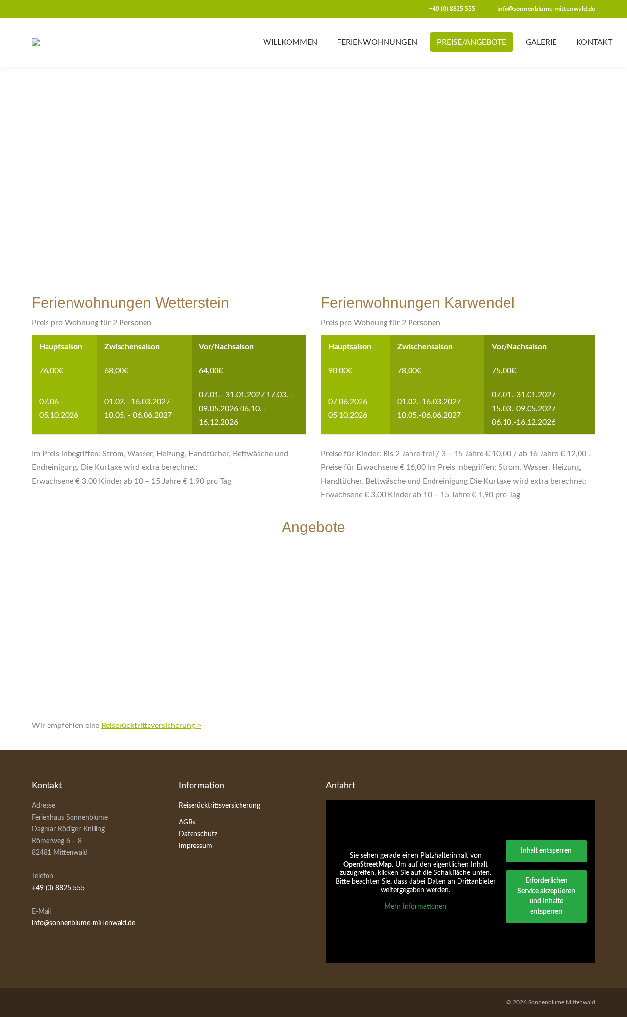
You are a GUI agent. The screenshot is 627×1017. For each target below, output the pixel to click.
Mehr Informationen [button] (415, 906)
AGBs (187, 822)
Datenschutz (198, 834)
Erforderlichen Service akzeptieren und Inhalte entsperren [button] (546, 896)
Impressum (195, 846)
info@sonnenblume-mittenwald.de (83, 923)
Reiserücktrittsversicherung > (151, 725)
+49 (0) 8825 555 (58, 888)
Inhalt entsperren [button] (546, 851)
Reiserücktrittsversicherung (219, 805)
